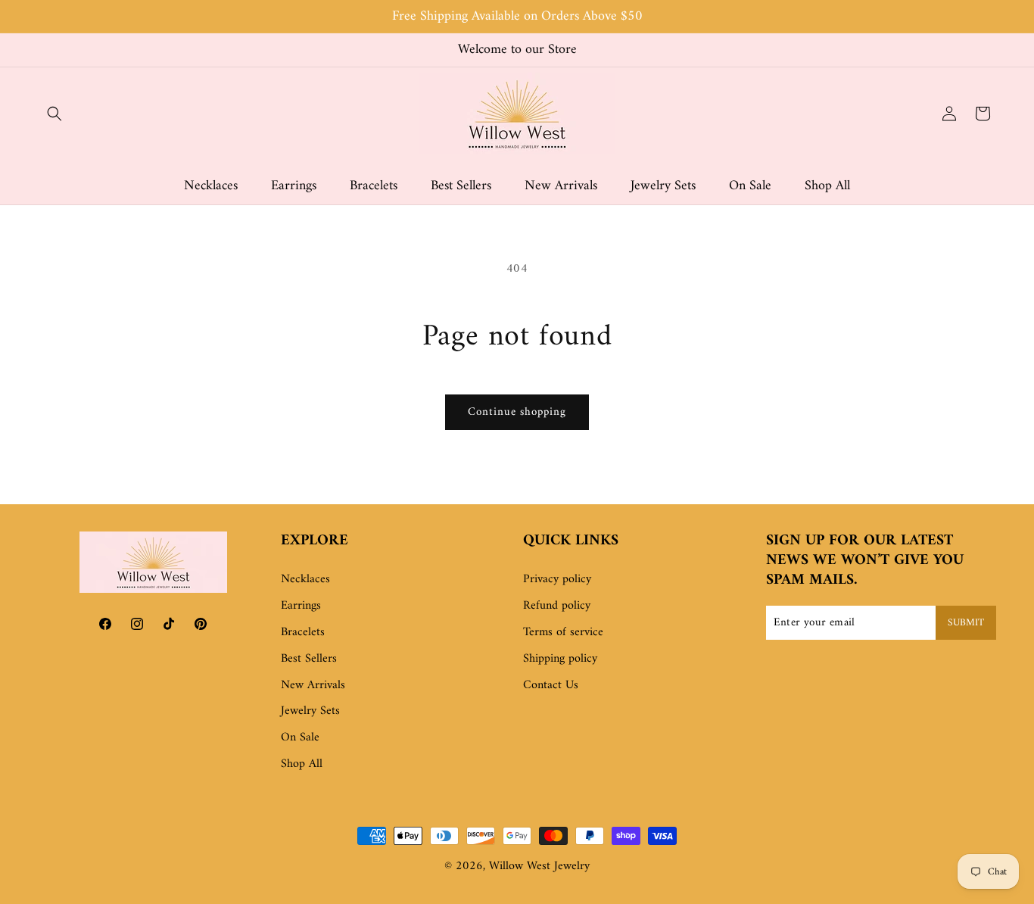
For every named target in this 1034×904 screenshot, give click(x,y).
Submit (966, 622)
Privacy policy (557, 579)
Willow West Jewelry (539, 866)
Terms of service (563, 632)
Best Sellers (309, 658)
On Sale (300, 737)
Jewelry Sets (310, 711)
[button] (54, 113)
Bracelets (303, 632)
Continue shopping (517, 412)
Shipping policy (560, 658)
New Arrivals (313, 685)
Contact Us (550, 685)
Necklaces (305, 579)
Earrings (301, 605)
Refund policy (556, 605)
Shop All (301, 764)
